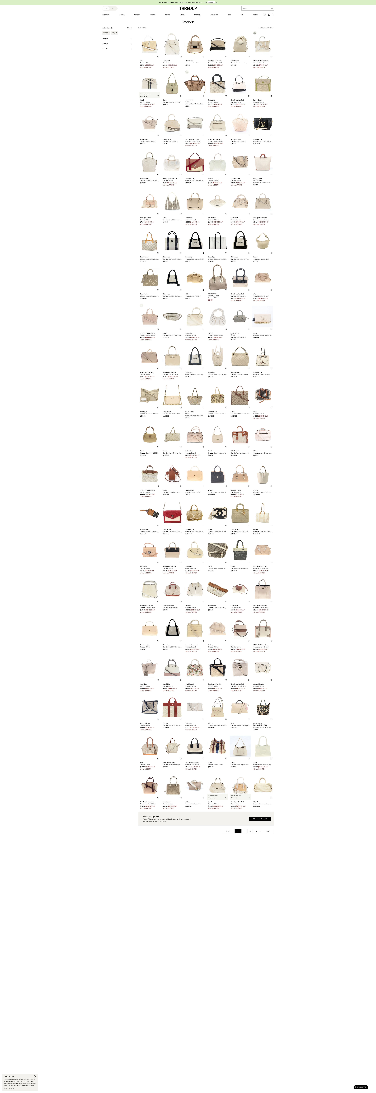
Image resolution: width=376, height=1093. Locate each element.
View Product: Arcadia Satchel (217, 168)
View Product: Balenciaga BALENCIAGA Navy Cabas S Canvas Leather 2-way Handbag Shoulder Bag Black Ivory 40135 (172, 283)
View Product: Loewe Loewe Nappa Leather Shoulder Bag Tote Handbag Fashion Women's (240, 752)
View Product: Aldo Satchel (149, 50)
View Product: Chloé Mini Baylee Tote (195, 791)
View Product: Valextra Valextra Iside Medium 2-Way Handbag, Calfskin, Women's (217, 712)
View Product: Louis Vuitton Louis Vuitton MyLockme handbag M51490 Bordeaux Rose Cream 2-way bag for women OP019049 (195, 168)
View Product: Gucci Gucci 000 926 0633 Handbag (149, 440)
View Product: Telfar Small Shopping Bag (263, 752)
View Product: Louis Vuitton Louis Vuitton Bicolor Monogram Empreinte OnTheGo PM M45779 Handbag (149, 283)
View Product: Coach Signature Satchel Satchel (195, 401)
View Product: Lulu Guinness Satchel (263, 89)
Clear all (129, 28)
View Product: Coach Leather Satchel (240, 322)
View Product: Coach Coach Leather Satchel (195, 89)
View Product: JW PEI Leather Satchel (217, 322)
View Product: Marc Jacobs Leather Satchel (195, 50)
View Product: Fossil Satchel (263, 401)
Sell (113, 8)
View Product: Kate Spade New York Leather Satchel (217, 50)
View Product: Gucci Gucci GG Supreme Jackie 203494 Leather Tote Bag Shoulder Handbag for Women (172, 207)
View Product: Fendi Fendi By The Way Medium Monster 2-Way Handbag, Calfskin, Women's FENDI (240, 712)
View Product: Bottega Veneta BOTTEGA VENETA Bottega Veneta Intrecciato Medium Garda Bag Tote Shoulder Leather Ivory (240, 361)
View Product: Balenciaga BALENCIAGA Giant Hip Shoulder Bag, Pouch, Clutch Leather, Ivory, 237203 (149, 401)
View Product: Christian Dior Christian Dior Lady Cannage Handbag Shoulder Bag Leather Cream (240, 517)
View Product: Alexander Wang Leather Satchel (240, 128)
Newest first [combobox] (268, 28)
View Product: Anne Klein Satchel (195, 207)
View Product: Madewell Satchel (195, 595)
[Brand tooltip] (107, 44)
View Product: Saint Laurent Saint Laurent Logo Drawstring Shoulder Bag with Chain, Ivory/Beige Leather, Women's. (240, 50)
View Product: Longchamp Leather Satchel (149, 128)
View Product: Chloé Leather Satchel (195, 283)
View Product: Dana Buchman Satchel (240, 168)
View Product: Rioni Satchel (149, 752)
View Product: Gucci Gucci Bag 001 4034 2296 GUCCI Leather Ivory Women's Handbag (172, 89)
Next (268, 831)
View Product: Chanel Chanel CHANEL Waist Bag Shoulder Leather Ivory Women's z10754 (172, 322)
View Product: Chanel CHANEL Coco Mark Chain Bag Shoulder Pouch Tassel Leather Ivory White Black (217, 517)
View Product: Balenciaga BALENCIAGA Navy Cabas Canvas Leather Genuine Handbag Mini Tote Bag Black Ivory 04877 (172, 634)
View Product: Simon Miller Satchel (217, 207)
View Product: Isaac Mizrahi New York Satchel (172, 168)
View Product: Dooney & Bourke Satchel (149, 207)
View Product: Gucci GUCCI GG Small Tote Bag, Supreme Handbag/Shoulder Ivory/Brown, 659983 (240, 401)
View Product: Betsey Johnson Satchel (149, 712)
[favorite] (158, 57)
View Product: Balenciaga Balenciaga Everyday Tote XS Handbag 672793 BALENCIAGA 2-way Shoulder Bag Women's (217, 361)
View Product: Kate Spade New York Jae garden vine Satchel (263, 712)
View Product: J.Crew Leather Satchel (263, 283)
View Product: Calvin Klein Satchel (172, 791)
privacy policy (10, 1088)
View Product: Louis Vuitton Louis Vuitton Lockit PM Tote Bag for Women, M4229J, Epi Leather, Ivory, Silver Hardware (149, 168)
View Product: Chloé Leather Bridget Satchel (263, 440)
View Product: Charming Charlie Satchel (217, 283)
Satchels (105, 33)
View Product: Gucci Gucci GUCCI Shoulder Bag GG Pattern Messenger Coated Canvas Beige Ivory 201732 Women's (217, 555)
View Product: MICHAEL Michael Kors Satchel (263, 50)
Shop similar (144, 96)
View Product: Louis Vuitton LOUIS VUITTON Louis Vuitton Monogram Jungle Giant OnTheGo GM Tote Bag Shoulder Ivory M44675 (263, 361)
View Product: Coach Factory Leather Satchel (172, 128)
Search (245, 8)
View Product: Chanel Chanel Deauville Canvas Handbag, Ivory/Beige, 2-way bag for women (263, 517)
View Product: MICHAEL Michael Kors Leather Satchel (149, 322)
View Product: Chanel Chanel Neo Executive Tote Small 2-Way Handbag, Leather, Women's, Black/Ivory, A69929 (217, 479)
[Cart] (273, 15)
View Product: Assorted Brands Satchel (240, 479)
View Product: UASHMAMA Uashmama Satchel (263, 168)
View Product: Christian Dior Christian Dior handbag (217, 401)
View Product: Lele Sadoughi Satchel (149, 634)
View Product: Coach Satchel (149, 89)
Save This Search (260, 819)
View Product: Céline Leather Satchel (217, 752)
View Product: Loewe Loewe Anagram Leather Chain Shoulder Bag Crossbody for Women (263, 322)
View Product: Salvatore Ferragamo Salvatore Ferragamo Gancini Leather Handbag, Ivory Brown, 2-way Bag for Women (172, 752)
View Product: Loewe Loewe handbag (263, 245)
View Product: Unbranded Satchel (172, 50)
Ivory (113, 33)
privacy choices (28, 1086)
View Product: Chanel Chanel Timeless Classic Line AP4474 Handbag (172, 440)
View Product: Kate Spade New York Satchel (240, 89)
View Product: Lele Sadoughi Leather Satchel (195, 479)
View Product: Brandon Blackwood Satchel (195, 634)
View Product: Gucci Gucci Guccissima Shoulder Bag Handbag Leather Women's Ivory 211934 (217, 440)
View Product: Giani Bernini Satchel (195, 673)
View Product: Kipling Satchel (217, 634)
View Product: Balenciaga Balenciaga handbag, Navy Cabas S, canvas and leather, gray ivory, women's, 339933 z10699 (195, 361)
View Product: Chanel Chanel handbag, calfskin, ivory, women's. (263, 791)
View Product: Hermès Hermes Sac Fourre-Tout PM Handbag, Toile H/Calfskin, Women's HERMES (172, 712)
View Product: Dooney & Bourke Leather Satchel (172, 595)
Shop (106, 8)
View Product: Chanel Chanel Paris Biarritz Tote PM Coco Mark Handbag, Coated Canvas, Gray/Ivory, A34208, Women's (240, 555)
